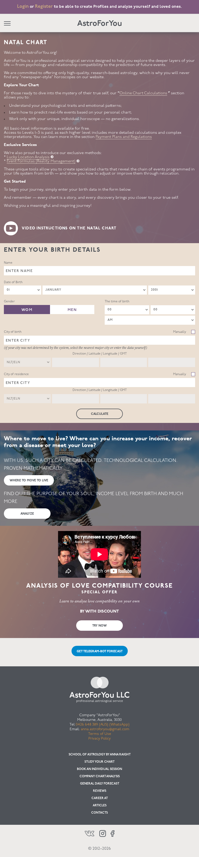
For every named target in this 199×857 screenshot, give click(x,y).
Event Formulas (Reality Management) (41, 161)
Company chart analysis (100, 776)
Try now (99, 625)
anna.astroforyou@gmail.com (105, 729)
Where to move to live (29, 480)
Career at (99, 798)
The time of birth (117, 301)
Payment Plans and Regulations (124, 137)
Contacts (99, 812)
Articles (99, 805)
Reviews (99, 791)
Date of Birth (13, 282)
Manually (179, 332)
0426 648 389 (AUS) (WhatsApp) (103, 725)
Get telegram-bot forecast (100, 651)
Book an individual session (99, 769)
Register (44, 6)
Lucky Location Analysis (28, 157)
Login (23, 6)
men (72, 310)
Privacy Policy (99, 739)
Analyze (27, 513)
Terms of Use (99, 734)
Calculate (99, 414)
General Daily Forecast (99, 783)
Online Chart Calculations (143, 93)
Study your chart (99, 761)
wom (27, 310)
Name (8, 262)
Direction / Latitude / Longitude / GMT (100, 353)
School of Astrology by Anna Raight (100, 754)
